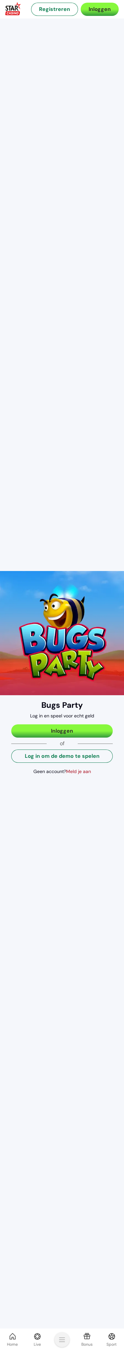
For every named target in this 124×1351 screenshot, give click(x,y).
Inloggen (100, 9)
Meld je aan (78, 771)
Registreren (54, 9)
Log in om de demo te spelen (62, 756)
